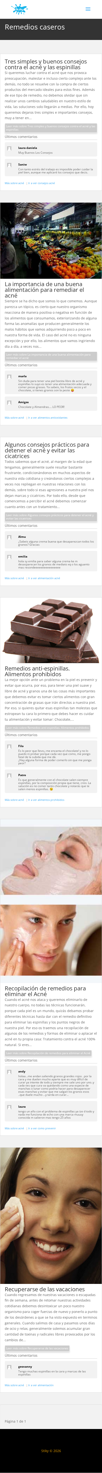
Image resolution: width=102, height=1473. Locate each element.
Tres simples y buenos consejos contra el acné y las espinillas (46, 64)
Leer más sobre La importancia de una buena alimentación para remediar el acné (48, 356)
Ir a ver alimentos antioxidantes (47, 417)
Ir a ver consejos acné (41, 183)
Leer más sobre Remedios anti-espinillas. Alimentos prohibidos (47, 728)
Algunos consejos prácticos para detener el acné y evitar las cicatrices (47, 450)
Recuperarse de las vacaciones (45, 1289)
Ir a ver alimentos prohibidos (46, 800)
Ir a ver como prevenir (42, 1128)
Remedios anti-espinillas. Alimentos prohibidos (37, 671)
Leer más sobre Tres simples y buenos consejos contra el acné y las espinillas (50, 128)
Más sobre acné (15, 183)
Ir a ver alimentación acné (44, 578)
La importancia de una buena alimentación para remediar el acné (44, 289)
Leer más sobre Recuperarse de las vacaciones (37, 1348)
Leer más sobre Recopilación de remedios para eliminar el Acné (48, 1053)
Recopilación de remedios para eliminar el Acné (45, 991)
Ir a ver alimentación (41, 1385)
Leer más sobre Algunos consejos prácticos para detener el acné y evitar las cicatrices (50, 516)
